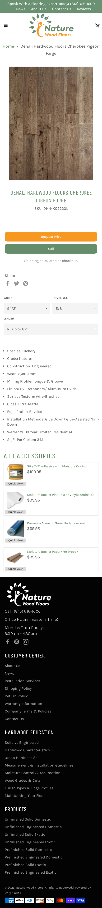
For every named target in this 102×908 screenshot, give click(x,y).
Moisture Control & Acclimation (32, 773)
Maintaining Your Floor (25, 795)
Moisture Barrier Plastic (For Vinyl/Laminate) (60, 495)
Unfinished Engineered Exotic (30, 842)
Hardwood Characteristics (27, 750)
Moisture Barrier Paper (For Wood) (52, 552)
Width (8, 297)
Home (8, 46)
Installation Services (22, 681)
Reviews (84, 9)
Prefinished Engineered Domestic (33, 857)
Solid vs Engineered (22, 742)
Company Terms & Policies (28, 711)
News (20, 9)
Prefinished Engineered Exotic (30, 872)
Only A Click (13, 892)
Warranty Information (23, 703)
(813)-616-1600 (82, 3)
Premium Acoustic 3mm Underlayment (56, 523)
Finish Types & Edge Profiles (29, 788)
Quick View (15, 483)
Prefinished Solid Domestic (28, 849)
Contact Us (61, 9)
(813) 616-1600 (27, 611)
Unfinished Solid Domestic (28, 819)
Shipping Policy (18, 688)
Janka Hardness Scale (23, 757)
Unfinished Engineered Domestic (33, 827)
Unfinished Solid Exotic (25, 834)
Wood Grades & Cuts (23, 780)
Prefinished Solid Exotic (25, 864)
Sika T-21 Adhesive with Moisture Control (57, 466)
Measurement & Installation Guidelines (39, 765)
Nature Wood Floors (30, 887)
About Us (38, 9)
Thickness (60, 297)
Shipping (31, 261)
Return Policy (16, 696)
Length (9, 318)
